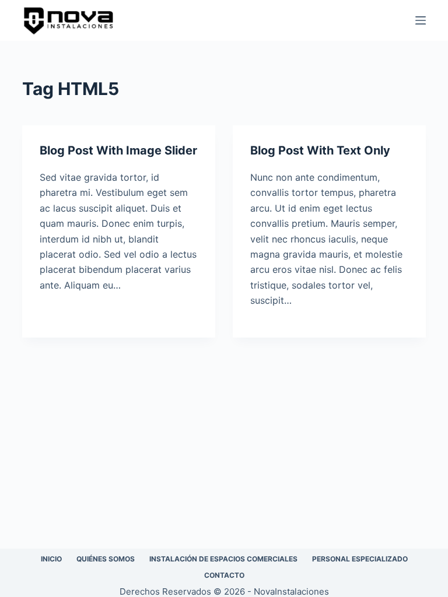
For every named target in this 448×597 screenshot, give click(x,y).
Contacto (224, 575)
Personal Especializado (360, 558)
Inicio (51, 558)
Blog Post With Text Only (320, 150)
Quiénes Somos (105, 558)
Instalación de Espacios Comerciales (223, 558)
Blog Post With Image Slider (118, 150)
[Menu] (420, 20)
